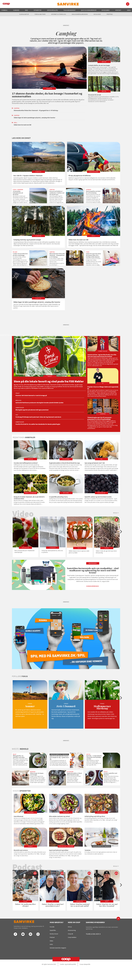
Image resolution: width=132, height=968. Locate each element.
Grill (15, 122)
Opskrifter (37, 10)
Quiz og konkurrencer (88, 10)
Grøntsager (20, 407)
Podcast (52, 937)
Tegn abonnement (69, 10)
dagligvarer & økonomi (80, 14)
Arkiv (129, 10)
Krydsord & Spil (52, 10)
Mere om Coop (74, 922)
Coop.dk (70, 934)
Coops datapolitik (85, 964)
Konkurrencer (54, 934)
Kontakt (118, 10)
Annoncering (72, 930)
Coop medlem (72, 937)
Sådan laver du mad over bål (22, 125)
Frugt (18, 393)
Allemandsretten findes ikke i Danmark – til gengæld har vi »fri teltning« (36, 110)
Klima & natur (24, 14)
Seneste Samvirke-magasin (58, 948)
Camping (16, 108)
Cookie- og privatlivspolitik (68, 964)
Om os (70, 927)
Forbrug (4, 10)
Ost (17, 415)
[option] (25, 537)
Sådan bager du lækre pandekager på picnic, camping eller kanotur (34, 117)
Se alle (115, 513)
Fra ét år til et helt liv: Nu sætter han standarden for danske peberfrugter (38, 424)
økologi (18, 400)
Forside (52, 927)
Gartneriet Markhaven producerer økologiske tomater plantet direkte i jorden (39, 402)
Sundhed (16, 10)
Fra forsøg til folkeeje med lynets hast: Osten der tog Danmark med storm (38, 417)
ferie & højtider (40, 14)
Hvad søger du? (56, 922)
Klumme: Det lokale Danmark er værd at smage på (31, 395)
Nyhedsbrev (106, 10)
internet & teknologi (58, 14)
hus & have (97, 14)
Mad (26, 10)
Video (51, 941)
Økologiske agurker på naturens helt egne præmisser (32, 410)
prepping (110, 14)
